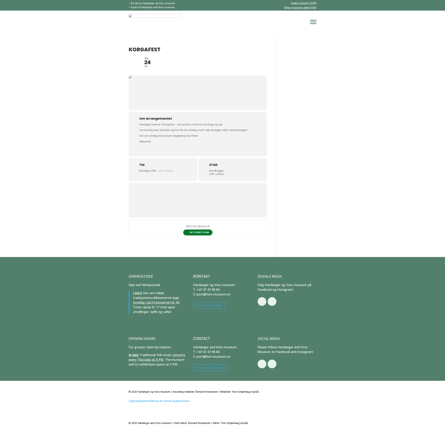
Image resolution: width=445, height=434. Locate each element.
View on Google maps (210, 367)
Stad (213, 165)
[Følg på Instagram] (272, 301)
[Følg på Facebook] (262, 301)
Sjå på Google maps (209, 305)
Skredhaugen (216, 170)
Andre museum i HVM (303, 3)
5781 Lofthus (216, 174)
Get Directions (199, 232)
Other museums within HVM (300, 7)
